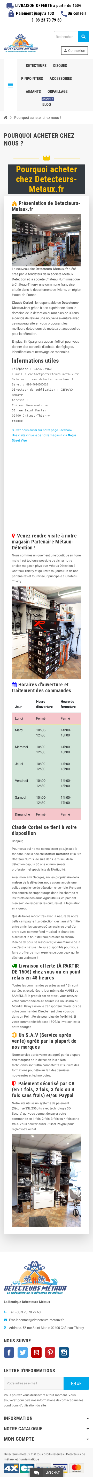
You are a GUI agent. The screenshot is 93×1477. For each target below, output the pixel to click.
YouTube (36, 1352)
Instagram (64, 1352)
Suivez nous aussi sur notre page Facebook (42, 430)
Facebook (9, 1352)
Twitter (23, 1352)
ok (79, 1383)
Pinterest (50, 1352)
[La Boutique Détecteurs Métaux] (21, 43)
